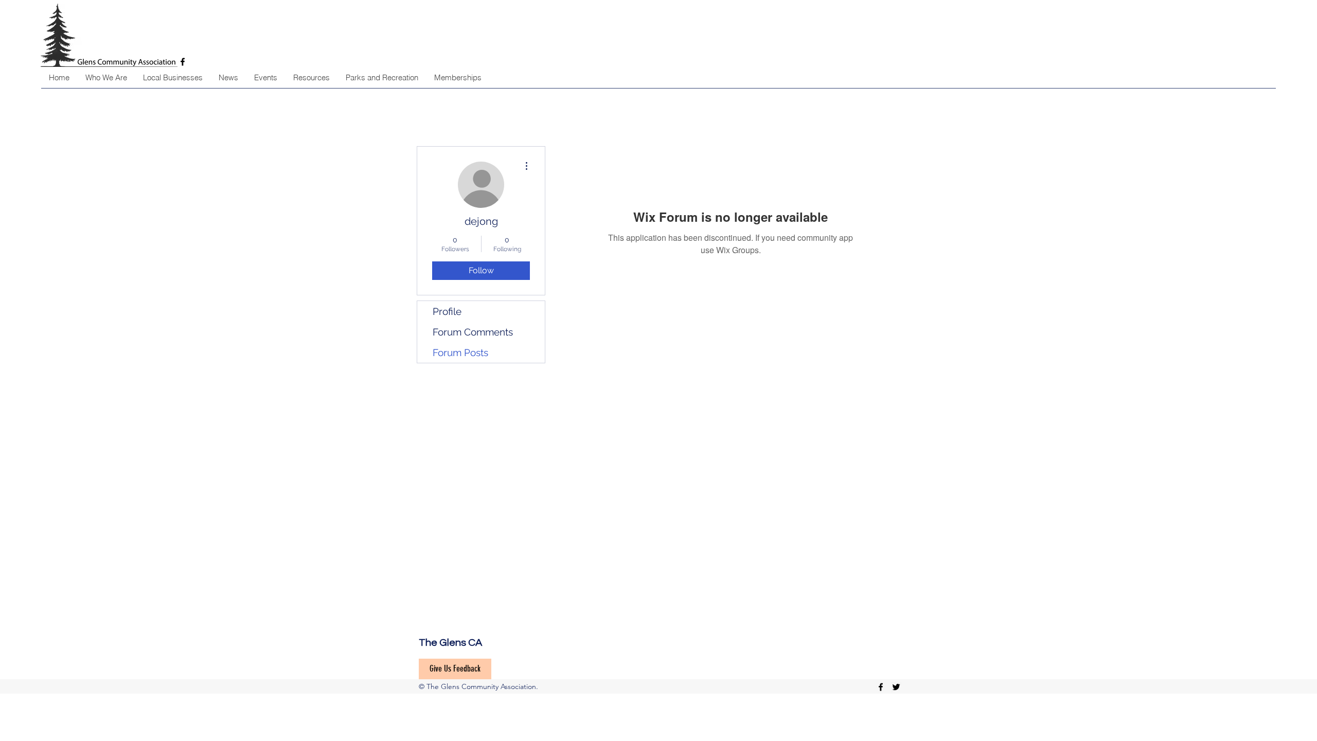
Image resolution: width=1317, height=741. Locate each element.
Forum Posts (460, 352)
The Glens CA (450, 643)
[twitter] (896, 687)
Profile (447, 311)
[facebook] (881, 687)
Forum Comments (473, 332)
